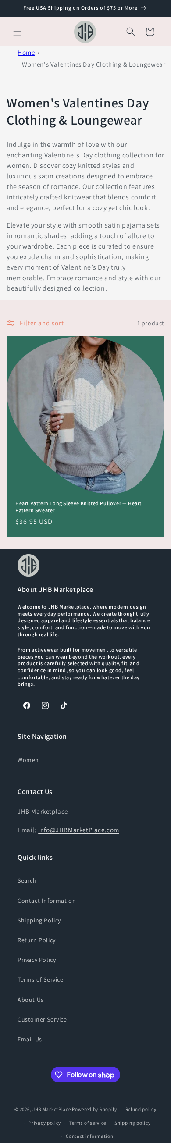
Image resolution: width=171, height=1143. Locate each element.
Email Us (30, 1039)
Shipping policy (132, 1123)
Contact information (89, 1136)
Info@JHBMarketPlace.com (78, 830)
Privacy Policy (37, 960)
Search (27, 880)
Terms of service (87, 1123)
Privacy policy (44, 1123)
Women (28, 760)
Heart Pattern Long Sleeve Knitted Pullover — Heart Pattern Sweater (78, 506)
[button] (17, 31)
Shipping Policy (39, 920)
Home (26, 52)
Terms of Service (41, 979)
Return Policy (37, 940)
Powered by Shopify (94, 1109)
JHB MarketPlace (51, 1109)
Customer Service (42, 1019)
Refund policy (141, 1109)
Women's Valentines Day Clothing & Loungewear (93, 64)
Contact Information (47, 900)
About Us (31, 1000)
